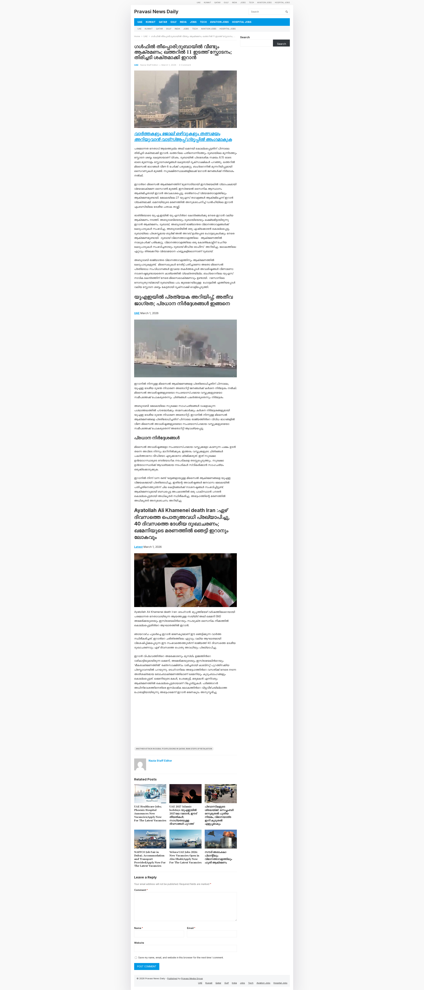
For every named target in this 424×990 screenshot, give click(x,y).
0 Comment (185, 65)
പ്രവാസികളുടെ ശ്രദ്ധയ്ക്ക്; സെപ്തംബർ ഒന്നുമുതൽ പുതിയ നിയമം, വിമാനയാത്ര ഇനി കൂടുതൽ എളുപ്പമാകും (219, 815)
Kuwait (207, 2)
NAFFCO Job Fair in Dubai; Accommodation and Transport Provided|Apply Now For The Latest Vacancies (150, 859)
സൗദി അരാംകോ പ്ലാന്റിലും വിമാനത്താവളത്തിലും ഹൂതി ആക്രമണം (218, 857)
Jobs (243, 2)
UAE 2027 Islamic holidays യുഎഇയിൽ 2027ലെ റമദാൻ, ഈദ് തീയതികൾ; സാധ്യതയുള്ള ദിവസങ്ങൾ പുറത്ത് (183, 815)
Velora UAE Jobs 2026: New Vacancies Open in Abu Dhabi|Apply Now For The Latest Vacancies (185, 857)
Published (172, 978)
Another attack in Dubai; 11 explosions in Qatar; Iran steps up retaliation (174, 749)
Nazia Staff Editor (149, 65)
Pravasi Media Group (192, 978)
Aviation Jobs (264, 2)
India (234, 2)
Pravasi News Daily (156, 11)
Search (245, 37)
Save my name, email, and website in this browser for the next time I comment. (180, 957)
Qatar (217, 2)
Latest (138, 546)
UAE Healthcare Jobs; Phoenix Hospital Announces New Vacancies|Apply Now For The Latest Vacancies (150, 813)
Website (139, 942)
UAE (199, 2)
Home (137, 36)
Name (138, 928)
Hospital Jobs (282, 2)
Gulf (226, 2)
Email (191, 928)
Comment (141, 890)
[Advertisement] (185, 722)
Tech (251, 2)
